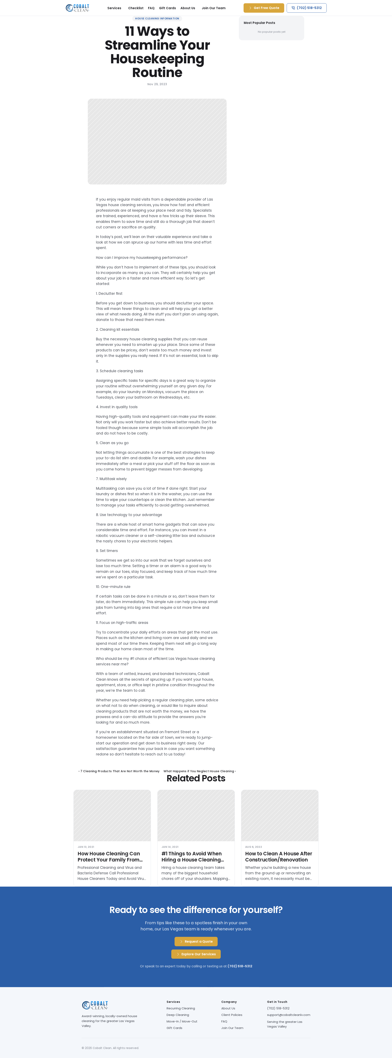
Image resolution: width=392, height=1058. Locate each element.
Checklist (136, 8)
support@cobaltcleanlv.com (288, 1015)
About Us (187, 8)
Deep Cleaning (178, 1015)
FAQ (151, 8)
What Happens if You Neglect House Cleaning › (200, 771)
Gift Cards (167, 8)
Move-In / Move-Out (182, 1021)
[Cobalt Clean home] (77, 8)
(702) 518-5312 (278, 1008)
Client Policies (231, 1015)
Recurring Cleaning (181, 1008)
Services (114, 8)
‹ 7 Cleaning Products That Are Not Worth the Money (119, 771)
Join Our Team (214, 8)
